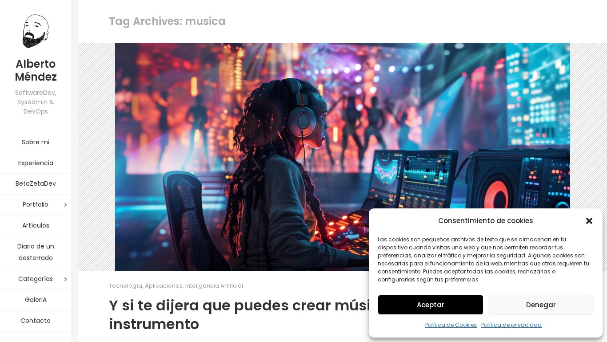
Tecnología (125, 285)
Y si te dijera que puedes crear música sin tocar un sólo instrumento (310, 314)
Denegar (541, 304)
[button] (589, 220)
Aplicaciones (164, 285)
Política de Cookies (451, 325)
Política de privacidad (511, 325)
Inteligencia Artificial (214, 285)
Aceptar (430, 304)
